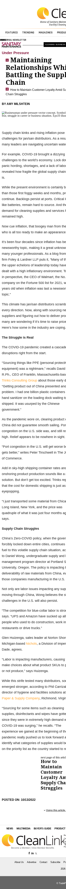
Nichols (31, 643)
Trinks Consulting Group (19, 380)
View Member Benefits (43, 848)
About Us (19, 862)
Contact (43, 862)
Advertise (31, 862)
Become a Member (20, 848)
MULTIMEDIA (23, 828)
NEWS (9, 828)
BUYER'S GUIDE (42, 828)
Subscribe (55, 862)
